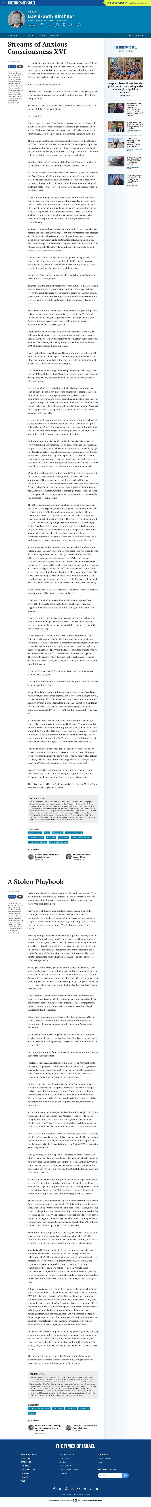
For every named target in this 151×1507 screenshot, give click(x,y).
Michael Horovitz (132, 185)
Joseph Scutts (40, 1433)
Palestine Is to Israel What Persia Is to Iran (47, 855)
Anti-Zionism (58, 1408)
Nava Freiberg (131, 130)
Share (13, 67)
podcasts (24, 1477)
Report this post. (13, 103)
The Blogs (33, 11)
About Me (42, 35)
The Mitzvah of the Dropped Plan (81, 855)
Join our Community (117, 3)
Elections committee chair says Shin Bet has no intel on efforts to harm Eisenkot (135, 179)
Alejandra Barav (78, 860)
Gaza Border (57, 833)
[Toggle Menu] (3, 3)
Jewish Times (26, 1458)
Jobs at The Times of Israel (69, 1470)
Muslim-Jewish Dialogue (58, 842)
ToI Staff (130, 116)
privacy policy (64, 1458)
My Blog (31, 35)
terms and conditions (67, 1455)
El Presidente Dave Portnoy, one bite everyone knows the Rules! (48, 1428)
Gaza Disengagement (74, 833)
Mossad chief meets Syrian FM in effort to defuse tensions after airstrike (135, 125)
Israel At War (63, 837)
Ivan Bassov (39, 860)
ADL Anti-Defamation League (39, 1408)
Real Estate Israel (28, 1470)
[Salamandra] (96, 1500)
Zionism (32, 1413)
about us (63, 1462)
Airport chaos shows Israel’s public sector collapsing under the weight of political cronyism (125, 88)
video (23, 1481)
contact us (63, 1473)
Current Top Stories (125, 51)
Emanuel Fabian (132, 149)
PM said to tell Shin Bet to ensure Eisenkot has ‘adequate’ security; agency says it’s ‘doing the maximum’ (135, 108)
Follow (32, 25)
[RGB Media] (77, 1500)
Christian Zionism (35, 833)
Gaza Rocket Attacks (36, 837)
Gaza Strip (51, 837)
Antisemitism (71, 1408)
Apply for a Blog (136, 35)
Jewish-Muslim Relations (37, 842)
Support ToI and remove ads (139, 3)
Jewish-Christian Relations (81, 837)
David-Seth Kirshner (51, 16)
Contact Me (54, 35)
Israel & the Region (28, 1455)
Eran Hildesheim (125, 96)
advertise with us (65, 1466)
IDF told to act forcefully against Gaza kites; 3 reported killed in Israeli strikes (133, 142)
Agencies (129, 168)
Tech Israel (25, 1466)
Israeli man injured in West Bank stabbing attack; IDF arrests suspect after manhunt (135, 161)
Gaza (47, 833)
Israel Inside (26, 1462)
